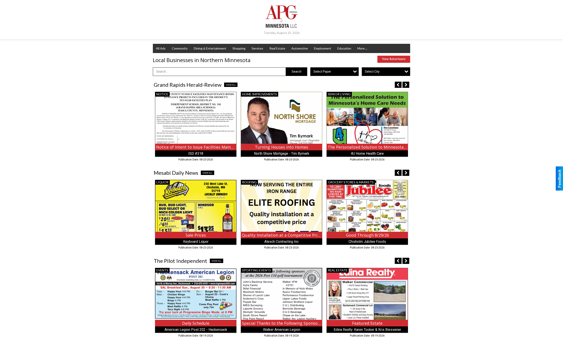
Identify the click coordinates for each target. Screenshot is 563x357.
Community (180, 48)
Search (297, 71)
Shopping (238, 48)
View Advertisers (394, 59)
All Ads (161, 48)
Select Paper (322, 71)
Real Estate (277, 48)
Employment (322, 48)
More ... (362, 48)
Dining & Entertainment (210, 48)
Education (344, 48)
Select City (372, 71)
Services (257, 48)
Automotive (299, 48)
